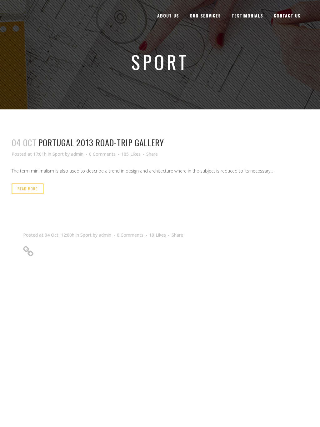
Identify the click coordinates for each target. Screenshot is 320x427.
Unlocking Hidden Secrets (75, 249)
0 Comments (102, 154)
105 (131, 154)
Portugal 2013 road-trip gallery (101, 142)
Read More (28, 188)
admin (77, 154)
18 (157, 235)
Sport (58, 154)
